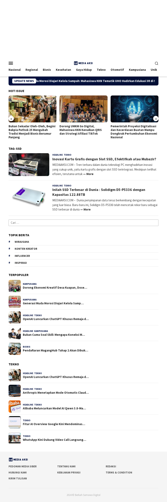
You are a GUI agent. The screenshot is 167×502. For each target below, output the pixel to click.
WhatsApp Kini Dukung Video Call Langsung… (54, 440)
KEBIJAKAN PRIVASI (68, 472)
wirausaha (22, 242)
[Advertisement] (83, 28)
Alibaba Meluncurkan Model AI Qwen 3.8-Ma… (54, 408)
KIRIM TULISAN (18, 478)
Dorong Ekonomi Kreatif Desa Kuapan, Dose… (55, 287)
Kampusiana (29, 284)
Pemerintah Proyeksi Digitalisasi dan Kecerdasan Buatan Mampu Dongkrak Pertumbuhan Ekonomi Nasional (86, 131)
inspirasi (21, 263)
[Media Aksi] (83, 63)
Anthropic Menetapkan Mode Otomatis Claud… (56, 393)
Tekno (67, 154)
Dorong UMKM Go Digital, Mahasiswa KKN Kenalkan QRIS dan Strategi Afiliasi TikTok (33, 129)
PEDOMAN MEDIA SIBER (23, 466)
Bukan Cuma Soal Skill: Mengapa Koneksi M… (54, 335)
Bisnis (26, 346)
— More (88, 174)
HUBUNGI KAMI (18, 472)
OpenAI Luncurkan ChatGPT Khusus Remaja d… (56, 319)
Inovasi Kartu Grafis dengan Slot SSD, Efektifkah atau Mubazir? (104, 159)
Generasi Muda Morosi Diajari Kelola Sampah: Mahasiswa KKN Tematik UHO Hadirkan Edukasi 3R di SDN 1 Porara (84, 81)
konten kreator (26, 248)
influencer (22, 256)
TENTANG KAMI (66, 466)
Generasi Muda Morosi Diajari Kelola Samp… (53, 303)
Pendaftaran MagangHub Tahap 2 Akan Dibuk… (55, 350)
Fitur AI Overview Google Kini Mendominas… (54, 424)
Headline (57, 154)
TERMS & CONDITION (119, 472)
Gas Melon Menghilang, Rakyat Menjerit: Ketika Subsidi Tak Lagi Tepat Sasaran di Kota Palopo (137, 129)
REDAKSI (111, 466)
